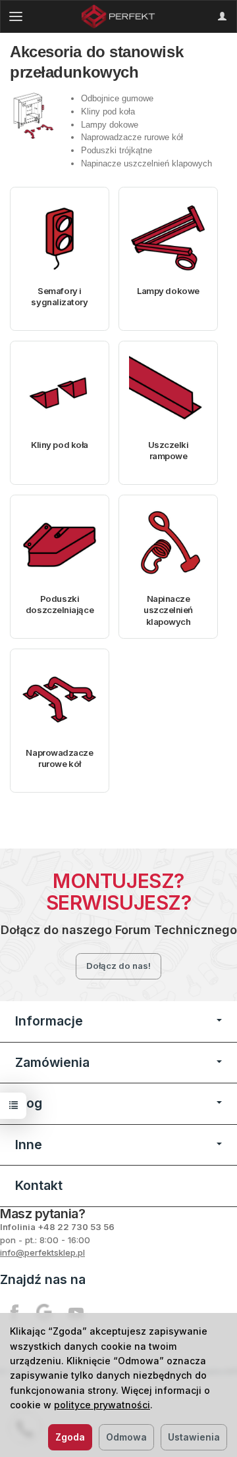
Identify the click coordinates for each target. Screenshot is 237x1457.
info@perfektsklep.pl (42, 1252)
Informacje (49, 1021)
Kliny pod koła (59, 444)
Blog (28, 1103)
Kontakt (39, 1185)
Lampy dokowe (168, 290)
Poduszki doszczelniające (59, 604)
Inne (28, 1144)
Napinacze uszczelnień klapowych (168, 610)
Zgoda (70, 1437)
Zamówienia (52, 1062)
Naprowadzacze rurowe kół (59, 758)
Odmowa (126, 1437)
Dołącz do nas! (118, 965)
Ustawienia (194, 1437)
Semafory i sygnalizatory (59, 296)
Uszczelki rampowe (168, 450)
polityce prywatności (102, 1404)
